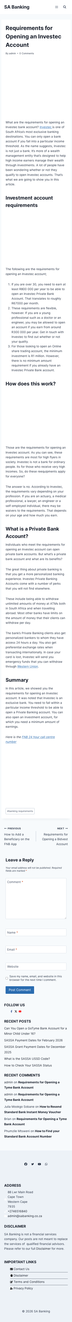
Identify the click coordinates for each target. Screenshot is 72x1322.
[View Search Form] (65, 7)
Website (13, 966)
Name (12, 932)
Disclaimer (43, 1248)
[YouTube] (39, 1164)
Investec (46, 127)
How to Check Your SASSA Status (28, 1065)
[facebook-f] (12, 1011)
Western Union (27, 666)
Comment (15, 882)
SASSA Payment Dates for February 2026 (33, 1040)
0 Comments (26, 53)
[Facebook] (26, 1164)
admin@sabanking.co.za (25, 1216)
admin (12, 53)
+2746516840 (17, 1211)
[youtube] (20, 1011)
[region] (36, 237)
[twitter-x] (16, 1011)
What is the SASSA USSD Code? (27, 1058)
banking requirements (20, 811)
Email (12, 949)
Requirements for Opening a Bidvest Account (55, 836)
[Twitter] (32, 1164)
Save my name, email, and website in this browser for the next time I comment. (35, 978)
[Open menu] (56, 7)
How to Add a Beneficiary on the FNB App (17, 836)
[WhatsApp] (46, 1164)
